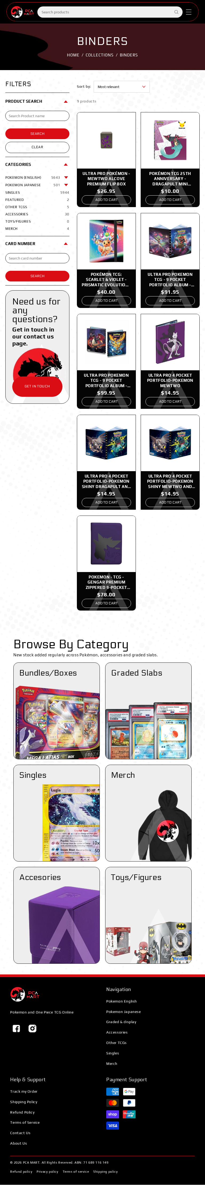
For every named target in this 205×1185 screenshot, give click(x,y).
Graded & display (121, 1022)
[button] (189, 12)
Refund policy (21, 1171)
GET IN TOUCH (37, 386)
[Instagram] (32, 1028)
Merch (111, 1063)
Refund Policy (22, 1112)
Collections (100, 55)
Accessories (117, 1032)
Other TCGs (116, 1043)
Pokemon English (121, 1001)
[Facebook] (16, 1028)
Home (73, 55)
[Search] (176, 12)
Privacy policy (47, 1171)
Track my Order (23, 1091)
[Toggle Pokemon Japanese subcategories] (66, 185)
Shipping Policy (23, 1102)
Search (37, 134)
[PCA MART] (25, 994)
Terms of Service (25, 1122)
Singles (112, 1053)
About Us (18, 1143)
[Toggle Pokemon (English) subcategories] (66, 177)
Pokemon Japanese (123, 1011)
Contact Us (20, 1133)
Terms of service (76, 1171)
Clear (37, 147)
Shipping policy (105, 1171)
